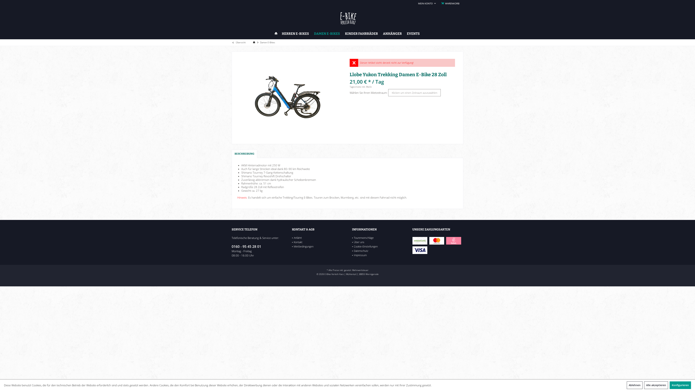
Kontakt (298, 242)
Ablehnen (635, 385)
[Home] (276, 33)
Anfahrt (298, 237)
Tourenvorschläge (364, 237)
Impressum (360, 255)
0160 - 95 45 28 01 (246, 246)
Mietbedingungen (303, 246)
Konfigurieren (680, 385)
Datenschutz (361, 251)
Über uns (359, 242)
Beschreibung (244, 153)
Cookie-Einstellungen (366, 246)
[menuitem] (451, 3)
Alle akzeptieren (656, 385)
